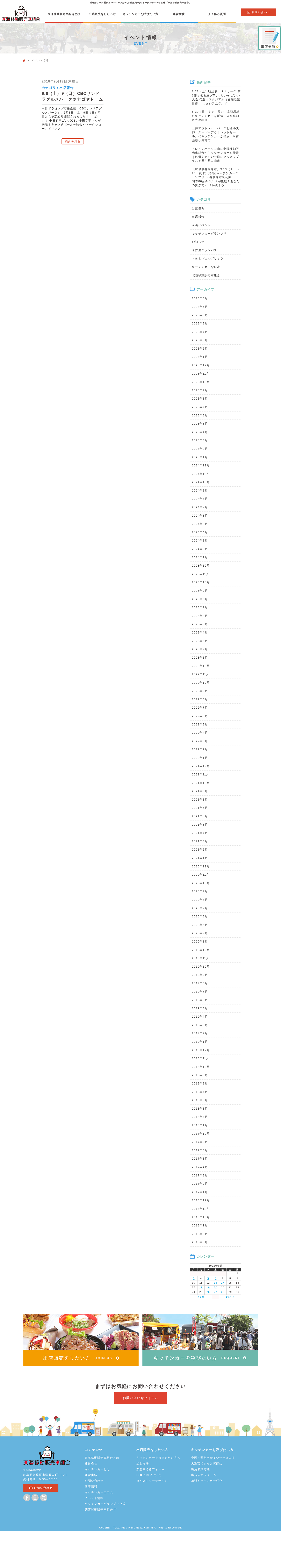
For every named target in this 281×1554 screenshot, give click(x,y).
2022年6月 (200, 716)
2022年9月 (200, 691)
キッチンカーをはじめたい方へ (158, 1457)
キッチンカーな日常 (206, 266)
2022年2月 (200, 749)
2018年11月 (200, 1058)
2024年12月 (201, 465)
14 (223, 1282)
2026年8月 (200, 298)
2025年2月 (200, 448)
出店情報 (198, 208)
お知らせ (198, 241)
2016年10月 (201, 1217)
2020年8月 (200, 899)
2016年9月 (200, 1225)
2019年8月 (200, 983)
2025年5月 (200, 423)
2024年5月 (200, 523)
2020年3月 (200, 924)
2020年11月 (200, 874)
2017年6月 (200, 1150)
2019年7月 (200, 991)
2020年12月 (201, 866)
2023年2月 (200, 649)
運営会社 (91, 1463)
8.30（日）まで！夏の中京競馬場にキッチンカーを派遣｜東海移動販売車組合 (216, 115)
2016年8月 (200, 1234)
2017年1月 (200, 1192)
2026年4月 (200, 332)
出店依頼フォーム (203, 1475)
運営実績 (179, 14)
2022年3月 (200, 741)
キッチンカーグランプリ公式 (105, 1503)
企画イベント (201, 225)
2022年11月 (200, 674)
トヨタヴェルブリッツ (207, 258)
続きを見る (72, 141)
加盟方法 (142, 1463)
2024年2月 (200, 549)
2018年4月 (200, 1116)
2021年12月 (201, 766)
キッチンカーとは (97, 1469)
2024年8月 (200, 498)
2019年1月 (200, 1041)
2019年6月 (200, 1000)
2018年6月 (200, 1100)
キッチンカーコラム (99, 1492)
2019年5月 (200, 1008)
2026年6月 (200, 315)
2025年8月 (200, 398)
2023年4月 (200, 632)
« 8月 (200, 1296)
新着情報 (91, 1486)
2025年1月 (200, 457)
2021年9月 (200, 791)
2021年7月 (200, 807)
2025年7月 (200, 407)
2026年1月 (200, 356)
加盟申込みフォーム (150, 1469)
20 (215, 1287)
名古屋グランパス (204, 250)
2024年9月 (200, 490)
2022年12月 (201, 665)
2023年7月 (200, 607)
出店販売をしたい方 (102, 14)
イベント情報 (94, 1498)
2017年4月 (200, 1167)
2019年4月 (200, 1016)
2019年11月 (200, 958)
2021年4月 (200, 833)
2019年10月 (201, 966)
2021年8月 (200, 799)
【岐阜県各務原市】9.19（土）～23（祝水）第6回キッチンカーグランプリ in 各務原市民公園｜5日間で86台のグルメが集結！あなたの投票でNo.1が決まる (216, 177)
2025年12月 (201, 365)
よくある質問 (217, 14)
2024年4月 (200, 532)
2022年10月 (201, 682)
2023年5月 (200, 624)
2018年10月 (201, 1066)
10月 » (230, 1296)
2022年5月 (200, 724)
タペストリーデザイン (152, 1480)
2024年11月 (200, 473)
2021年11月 (200, 774)
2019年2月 (200, 1033)
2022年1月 (200, 757)
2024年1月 (200, 557)
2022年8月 (200, 699)
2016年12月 (201, 1200)
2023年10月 (201, 582)
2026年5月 (200, 323)
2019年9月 (200, 974)
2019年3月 (200, 1025)
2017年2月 (200, 1183)
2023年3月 (200, 641)
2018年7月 (200, 1092)
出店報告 (66, 87)
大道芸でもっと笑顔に (207, 1463)
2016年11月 (200, 1208)
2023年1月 (200, 657)
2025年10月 (201, 382)
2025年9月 (200, 390)
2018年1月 (200, 1125)
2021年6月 (200, 816)
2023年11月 (200, 574)
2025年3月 (200, 440)
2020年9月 (200, 891)
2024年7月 (200, 507)
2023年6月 (200, 615)
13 (215, 1282)
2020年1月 (200, 941)
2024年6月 (200, 515)
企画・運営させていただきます (213, 1457)
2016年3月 (200, 1242)
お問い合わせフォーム (140, 1398)
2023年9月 (200, 590)
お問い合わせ (94, 1480)
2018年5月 (200, 1108)
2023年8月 (200, 599)
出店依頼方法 (200, 1469)
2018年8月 (200, 1083)
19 (208, 1287)
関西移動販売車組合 (99, 1509)
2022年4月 (200, 732)
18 (201, 1287)
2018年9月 (200, 1075)
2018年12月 (201, 1050)
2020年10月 (201, 883)
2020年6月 (200, 916)
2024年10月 (201, 482)
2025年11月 (200, 373)
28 (223, 1292)
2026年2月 (200, 348)
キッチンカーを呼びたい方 (140, 14)
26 (208, 1292)
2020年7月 (200, 908)
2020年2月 (200, 933)
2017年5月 (200, 1158)
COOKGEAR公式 (148, 1475)
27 (215, 1292)
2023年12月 (201, 565)
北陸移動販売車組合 (206, 275)
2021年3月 (200, 841)
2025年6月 (200, 415)
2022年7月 (200, 707)
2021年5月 (200, 824)
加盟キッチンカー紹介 (207, 1480)
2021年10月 (201, 783)
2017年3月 (200, 1175)
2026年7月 (200, 306)
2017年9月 (200, 1142)
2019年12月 (201, 950)
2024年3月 (200, 540)
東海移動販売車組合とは (64, 14)
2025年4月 (200, 432)
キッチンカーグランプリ (209, 233)
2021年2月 (200, 849)
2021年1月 (200, 858)
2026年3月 (200, 340)
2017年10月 (201, 1133)
